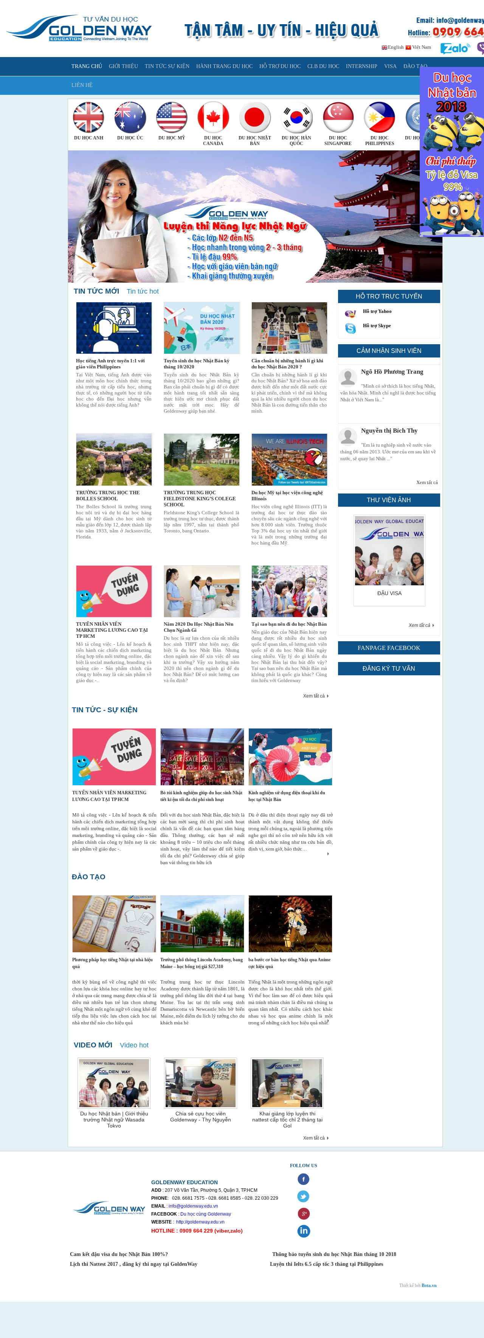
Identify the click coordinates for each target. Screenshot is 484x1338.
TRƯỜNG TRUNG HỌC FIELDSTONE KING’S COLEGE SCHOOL (200, 498)
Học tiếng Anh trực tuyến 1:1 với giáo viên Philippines (110, 364)
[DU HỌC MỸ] (172, 117)
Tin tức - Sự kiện (105, 710)
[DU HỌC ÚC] (130, 117)
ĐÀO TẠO (415, 66)
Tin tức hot (143, 291)
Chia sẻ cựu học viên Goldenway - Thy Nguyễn (200, 1117)
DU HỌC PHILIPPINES (379, 140)
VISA (390, 66)
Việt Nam (421, 47)
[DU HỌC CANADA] (213, 117)
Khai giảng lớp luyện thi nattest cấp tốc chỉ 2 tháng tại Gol (287, 1120)
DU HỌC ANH (88, 138)
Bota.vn (429, 1285)
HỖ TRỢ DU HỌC (280, 66)
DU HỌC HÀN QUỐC (296, 140)
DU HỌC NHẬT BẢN (255, 140)
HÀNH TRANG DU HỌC (224, 66)
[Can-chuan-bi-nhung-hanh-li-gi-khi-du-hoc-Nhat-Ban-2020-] (289, 328)
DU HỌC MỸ (171, 138)
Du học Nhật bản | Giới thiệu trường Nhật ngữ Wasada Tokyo (114, 1120)
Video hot (134, 1045)
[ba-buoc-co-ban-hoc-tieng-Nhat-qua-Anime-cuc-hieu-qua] (290, 924)
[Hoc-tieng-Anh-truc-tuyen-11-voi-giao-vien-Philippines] (114, 328)
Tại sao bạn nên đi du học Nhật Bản (289, 624)
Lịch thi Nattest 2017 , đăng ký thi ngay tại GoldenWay (133, 1264)
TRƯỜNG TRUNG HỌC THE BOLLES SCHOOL (108, 495)
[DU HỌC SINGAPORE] (338, 117)
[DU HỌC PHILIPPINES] (380, 117)
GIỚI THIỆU (123, 66)
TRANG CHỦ (86, 66)
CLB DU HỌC (323, 66)
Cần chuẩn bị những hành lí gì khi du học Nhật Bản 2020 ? (287, 364)
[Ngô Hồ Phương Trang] (347, 371)
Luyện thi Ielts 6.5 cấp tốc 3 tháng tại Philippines (325, 1264)
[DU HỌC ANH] (89, 117)
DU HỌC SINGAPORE (338, 140)
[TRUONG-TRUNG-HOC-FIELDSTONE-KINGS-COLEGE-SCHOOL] (202, 459)
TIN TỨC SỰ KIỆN (167, 66)
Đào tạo (88, 877)
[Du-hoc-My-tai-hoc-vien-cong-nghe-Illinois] (289, 459)
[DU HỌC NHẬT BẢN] (255, 117)
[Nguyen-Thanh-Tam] (397, 583)
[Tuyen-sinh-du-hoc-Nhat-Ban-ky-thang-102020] (202, 328)
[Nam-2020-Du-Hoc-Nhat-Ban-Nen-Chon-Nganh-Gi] (202, 591)
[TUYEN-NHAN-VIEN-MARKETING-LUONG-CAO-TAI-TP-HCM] (114, 591)
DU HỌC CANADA (213, 140)
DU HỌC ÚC (130, 138)
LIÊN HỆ (82, 85)
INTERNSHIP (361, 66)
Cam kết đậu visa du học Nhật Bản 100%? (119, 1254)
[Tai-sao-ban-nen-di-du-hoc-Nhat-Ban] (289, 591)
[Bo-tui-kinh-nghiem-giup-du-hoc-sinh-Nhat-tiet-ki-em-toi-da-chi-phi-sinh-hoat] (202, 757)
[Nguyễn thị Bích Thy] (347, 430)
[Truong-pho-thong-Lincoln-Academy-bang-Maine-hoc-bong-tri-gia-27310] (202, 924)
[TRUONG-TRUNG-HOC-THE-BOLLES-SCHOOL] (114, 459)
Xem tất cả (314, 696)
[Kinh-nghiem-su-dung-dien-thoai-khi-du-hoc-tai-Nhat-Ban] (290, 757)
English (395, 47)
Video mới (93, 1045)
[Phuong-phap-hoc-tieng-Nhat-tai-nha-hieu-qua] (114, 924)
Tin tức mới (96, 291)
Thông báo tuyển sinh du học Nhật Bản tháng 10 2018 (334, 1254)
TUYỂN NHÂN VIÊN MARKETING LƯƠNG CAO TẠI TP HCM (112, 630)
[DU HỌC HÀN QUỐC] (297, 117)
